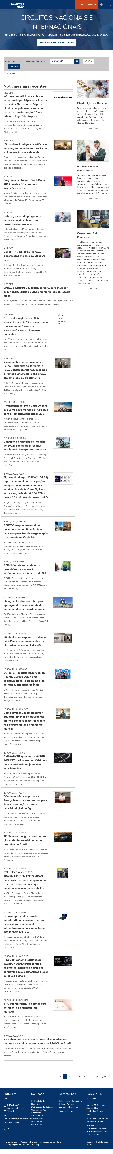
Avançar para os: (25, 61)
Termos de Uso (10, 1141)
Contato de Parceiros (68, 1106)
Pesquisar (14, 66)
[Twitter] (5, 1129)
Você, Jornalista (38, 1124)
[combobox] (88, 61)
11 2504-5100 (13, 1105)
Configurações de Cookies (17, 1144)
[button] (77, 61)
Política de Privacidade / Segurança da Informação (43, 1141)
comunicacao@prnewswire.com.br (19, 1118)
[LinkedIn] (12, 1129)
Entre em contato (11, 1122)
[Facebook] (8, 1129)
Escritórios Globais (94, 1111)
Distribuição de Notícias (42, 1106)
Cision (106, 1141)
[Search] (109, 4)
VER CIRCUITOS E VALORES (56, 42)
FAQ (88, 1114)
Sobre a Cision (93, 1108)
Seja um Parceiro (66, 1104)
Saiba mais (93, 128)
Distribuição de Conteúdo (38, 1103)
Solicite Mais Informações (70, 1101)
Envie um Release (86, 4)
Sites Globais (65, 1111)
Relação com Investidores (37, 1120)
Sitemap (35, 1144)
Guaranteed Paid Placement (38, 1111)
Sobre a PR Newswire (96, 1105)
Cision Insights (37, 1115)
